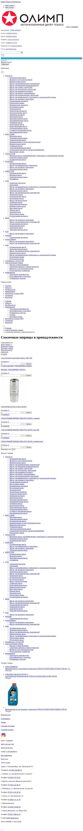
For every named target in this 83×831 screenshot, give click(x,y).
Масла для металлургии (18, 200)
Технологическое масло (18, 113)
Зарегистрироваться (13, 2)
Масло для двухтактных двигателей (23, 89)
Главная (8, 286)
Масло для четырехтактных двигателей (24, 95)
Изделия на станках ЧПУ (14, 293)
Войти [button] (3, 2)
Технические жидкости (18, 111)
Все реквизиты (6, 755)
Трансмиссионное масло (19, 119)
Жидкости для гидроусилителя (21, 80)
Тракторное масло (16, 117)
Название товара (7, 346)
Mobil (7, 218)
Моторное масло (16, 136)
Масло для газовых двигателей (21, 87)
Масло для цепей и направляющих (22, 93)
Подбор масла (10, 290)
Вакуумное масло (16, 208)
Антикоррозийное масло (19, 128)
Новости (8, 288)
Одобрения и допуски (18, 278)
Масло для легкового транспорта (22, 99)
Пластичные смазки (17, 103)
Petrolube (8, 235)
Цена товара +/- (6, 344)
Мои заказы (9, 7)
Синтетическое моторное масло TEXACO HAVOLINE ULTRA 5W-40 (31, 676)
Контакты (8, 297)
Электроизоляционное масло (20, 148)
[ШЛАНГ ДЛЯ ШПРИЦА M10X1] (16, 366)
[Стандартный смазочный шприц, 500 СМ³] (4, 354)
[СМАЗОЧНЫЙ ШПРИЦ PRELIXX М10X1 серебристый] (5, 438)
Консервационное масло (19, 132)
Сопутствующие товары (14, 263)
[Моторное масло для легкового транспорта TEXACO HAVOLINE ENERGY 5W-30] (12, 707)
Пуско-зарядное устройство (20, 270)
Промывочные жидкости (19, 105)
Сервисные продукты (18, 183)
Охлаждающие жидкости (19, 101)
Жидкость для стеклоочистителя (21, 269)
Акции (3, 722)
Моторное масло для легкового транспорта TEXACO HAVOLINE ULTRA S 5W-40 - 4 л (37, 669)
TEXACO (8, 76)
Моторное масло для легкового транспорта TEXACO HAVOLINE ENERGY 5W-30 (36, 709)
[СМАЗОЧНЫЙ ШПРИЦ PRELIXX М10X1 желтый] (5, 426)
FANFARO (9, 161)
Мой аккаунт (10, 5)
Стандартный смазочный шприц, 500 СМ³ (16, 358)
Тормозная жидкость (17, 115)
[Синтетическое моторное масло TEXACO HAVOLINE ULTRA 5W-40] (16, 674)
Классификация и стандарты (20, 276)
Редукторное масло (17, 107)
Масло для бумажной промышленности (24, 85)
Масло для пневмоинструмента (21, 91)
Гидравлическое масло (18, 78)
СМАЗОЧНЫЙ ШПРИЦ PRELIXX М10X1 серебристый (22, 441)
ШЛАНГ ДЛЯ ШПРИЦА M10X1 (13, 369)
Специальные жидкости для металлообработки (27, 150)
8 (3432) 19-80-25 (16, 46)
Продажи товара (7, 348)
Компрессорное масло (18, 82)
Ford (6, 232)
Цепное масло (15, 210)
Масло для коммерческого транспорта (23, 165)
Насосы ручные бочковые (19, 265)
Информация (10, 272)
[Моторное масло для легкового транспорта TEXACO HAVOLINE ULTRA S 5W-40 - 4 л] (11, 667)
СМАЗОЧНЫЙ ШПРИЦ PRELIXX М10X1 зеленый (20, 418)
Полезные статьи (16, 317)
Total (7, 245)
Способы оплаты (7, 730)
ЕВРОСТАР (9, 171)
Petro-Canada (9, 134)
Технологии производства (19, 274)
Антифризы (14, 179)
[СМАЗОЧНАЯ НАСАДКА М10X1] (14, 403)
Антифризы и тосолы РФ (14, 261)
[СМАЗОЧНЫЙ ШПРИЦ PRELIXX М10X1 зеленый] (5, 415)
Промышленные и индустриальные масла (25, 142)
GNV (7, 181)
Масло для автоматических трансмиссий (25, 84)
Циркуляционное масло (18, 126)
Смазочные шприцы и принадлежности (24, 267)
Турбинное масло (16, 122)
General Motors (10, 239)
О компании (5, 719)
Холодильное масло (17, 124)
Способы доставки (8, 726)
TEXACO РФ (10, 154)
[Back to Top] (2, 829)
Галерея (12, 315)
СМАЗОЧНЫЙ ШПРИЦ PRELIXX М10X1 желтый (20, 430)
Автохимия (14, 185)
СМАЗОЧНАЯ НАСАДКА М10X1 (14, 407)
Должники (9, 295)
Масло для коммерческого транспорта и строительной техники (33, 97)
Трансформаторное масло (19, 121)
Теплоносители (15, 109)
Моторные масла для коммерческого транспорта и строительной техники (37, 156)
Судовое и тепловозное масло (20, 130)
